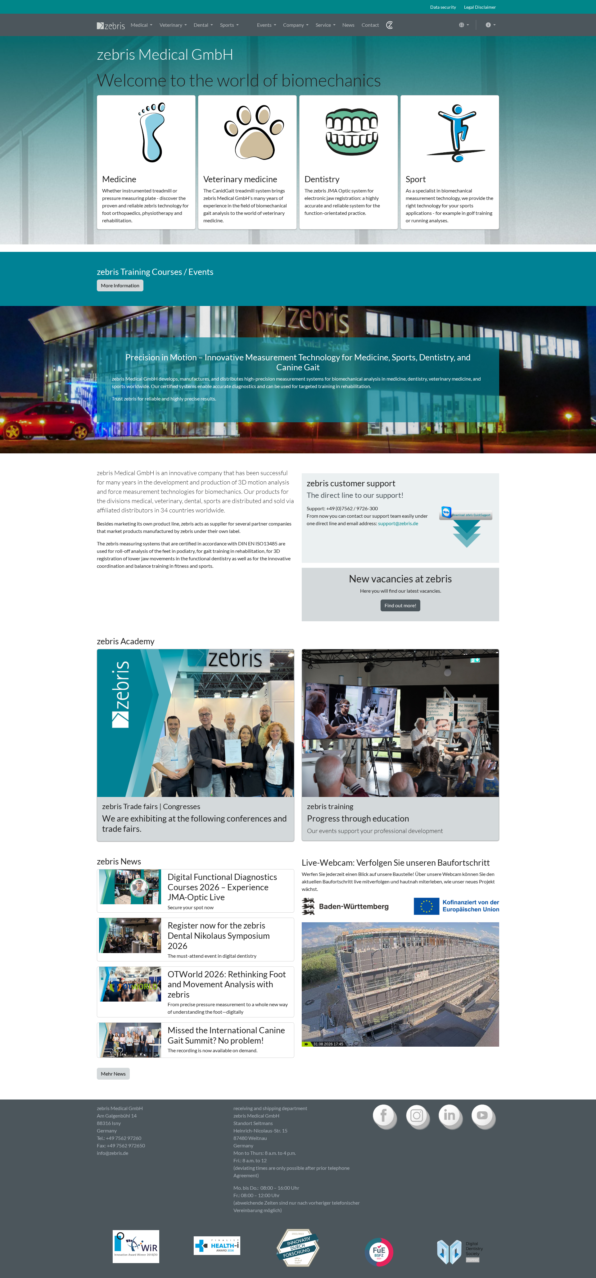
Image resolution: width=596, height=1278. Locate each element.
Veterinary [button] (171, 25)
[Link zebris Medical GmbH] (111, 25)
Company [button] (294, 25)
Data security (443, 7)
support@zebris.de (398, 523)
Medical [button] (140, 25)
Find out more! (400, 605)
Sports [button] (227, 25)
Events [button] (265, 25)
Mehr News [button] (113, 1074)
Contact (370, 25)
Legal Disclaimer (480, 7)
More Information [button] (120, 285)
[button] (464, 25)
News (348, 25)
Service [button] (324, 25)
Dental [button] (201, 25)
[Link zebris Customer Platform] (389, 25)
